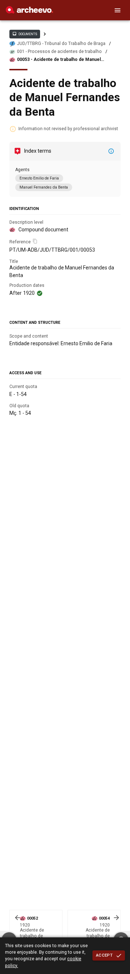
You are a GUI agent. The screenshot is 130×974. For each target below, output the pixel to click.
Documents (24, 34)
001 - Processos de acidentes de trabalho (59, 51)
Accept (104, 955)
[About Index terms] (111, 151)
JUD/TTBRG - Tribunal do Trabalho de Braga (61, 43)
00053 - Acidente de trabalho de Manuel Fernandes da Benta (59, 59)
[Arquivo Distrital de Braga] (29, 12)
